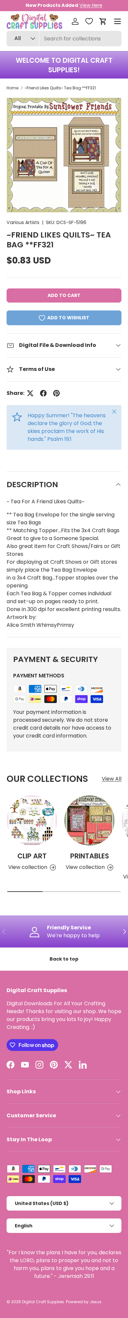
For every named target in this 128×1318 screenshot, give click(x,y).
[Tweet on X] (30, 393)
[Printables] (89, 820)
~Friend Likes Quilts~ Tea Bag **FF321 (60, 88)
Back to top (64, 959)
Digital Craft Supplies (43, 1302)
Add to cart (64, 295)
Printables (89, 856)
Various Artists (23, 222)
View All (111, 779)
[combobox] (64, 38)
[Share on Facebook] (43, 393)
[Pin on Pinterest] (56, 393)
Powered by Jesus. (84, 1302)
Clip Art (32, 856)
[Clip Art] (32, 820)
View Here (90, 5)
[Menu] (117, 21)
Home (12, 88)
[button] (103, 21)
